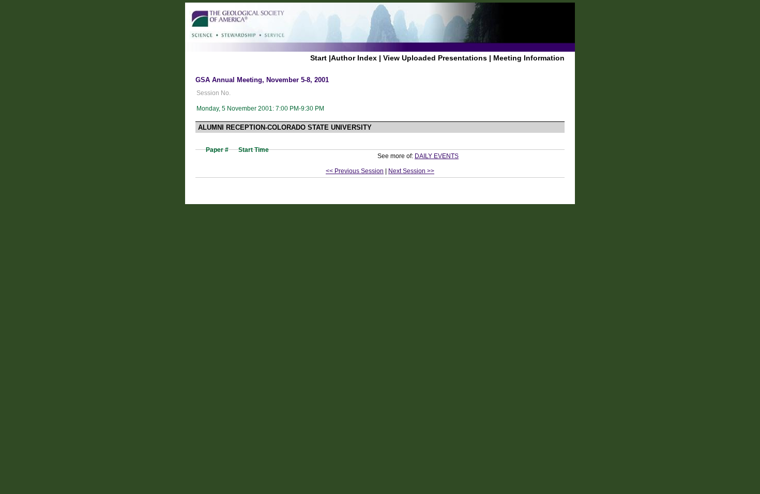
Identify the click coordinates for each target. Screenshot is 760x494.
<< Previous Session (355, 171)
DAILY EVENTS (437, 156)
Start (318, 58)
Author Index (354, 58)
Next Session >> (411, 171)
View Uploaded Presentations (435, 58)
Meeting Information (529, 58)
